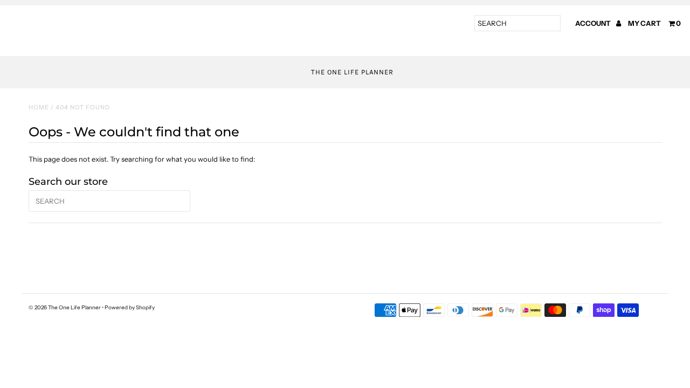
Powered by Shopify (130, 307)
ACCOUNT (593, 23)
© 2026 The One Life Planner (65, 307)
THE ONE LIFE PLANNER (352, 72)
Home (39, 107)
